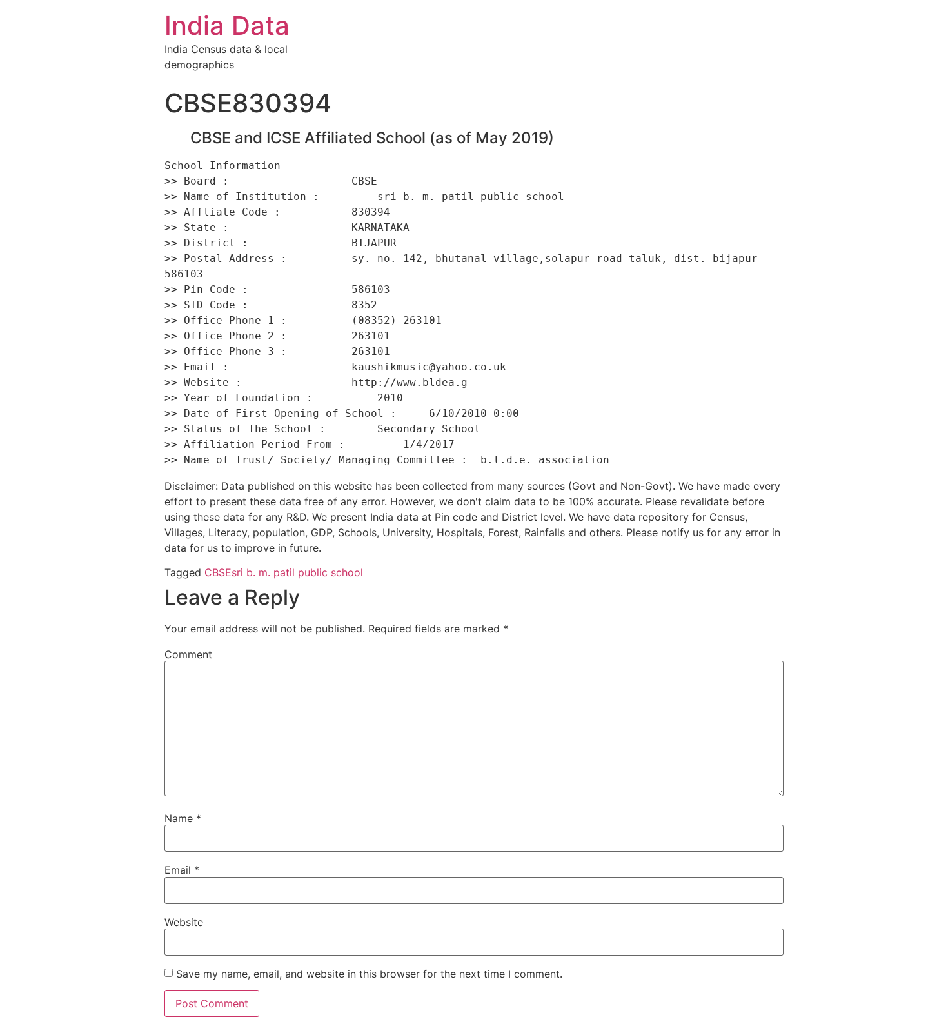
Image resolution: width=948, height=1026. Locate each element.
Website (183, 922)
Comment (188, 654)
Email (181, 870)
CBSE (218, 572)
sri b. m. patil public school (297, 572)
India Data (227, 25)
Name (182, 818)
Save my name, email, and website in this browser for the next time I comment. (369, 974)
